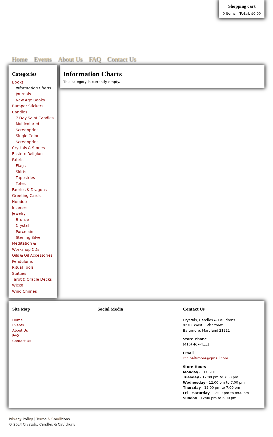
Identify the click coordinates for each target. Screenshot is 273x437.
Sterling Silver (29, 237)
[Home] (97, 28)
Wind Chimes (24, 291)
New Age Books (30, 100)
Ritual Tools (23, 267)
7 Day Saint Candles (35, 118)
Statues (19, 273)
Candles (19, 112)
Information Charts (33, 88)
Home (19, 59)
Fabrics (18, 160)
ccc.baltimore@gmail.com (205, 358)
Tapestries (25, 178)
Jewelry (19, 213)
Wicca (17, 285)
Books (17, 82)
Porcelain (24, 231)
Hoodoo (19, 202)
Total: (244, 13)
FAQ (95, 59)
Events (42, 59)
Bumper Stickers (27, 106)
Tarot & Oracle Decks (32, 279)
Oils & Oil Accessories (32, 255)
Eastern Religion (27, 154)
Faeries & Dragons (29, 190)
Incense (19, 207)
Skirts (21, 172)
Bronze (22, 219)
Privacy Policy (21, 419)
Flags (21, 166)
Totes (21, 183)
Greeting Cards (26, 195)
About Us (70, 59)
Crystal (22, 225)
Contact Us (121, 59)
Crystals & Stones (28, 148)
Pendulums (22, 261)
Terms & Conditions (53, 419)
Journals (23, 94)
